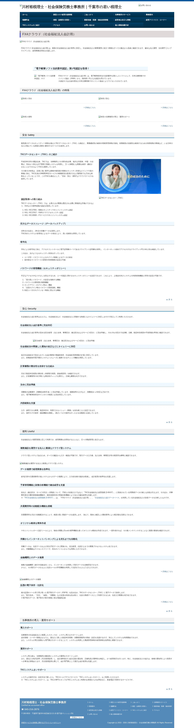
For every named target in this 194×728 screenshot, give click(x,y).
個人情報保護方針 (122, 25)
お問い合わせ (89, 25)
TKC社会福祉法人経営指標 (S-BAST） (39, 498)
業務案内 (149, 15)
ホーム (25, 15)
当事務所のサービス (123, 15)
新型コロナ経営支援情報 (62, 15)
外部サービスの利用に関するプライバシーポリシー (41, 723)
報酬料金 (25, 20)
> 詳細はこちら (90, 107)
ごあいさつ (88, 15)
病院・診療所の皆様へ (61, 20)
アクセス (56, 25)
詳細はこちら (77, 717)
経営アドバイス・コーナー (156, 20)
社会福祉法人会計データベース (107, 498)
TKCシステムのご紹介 (31, 25)
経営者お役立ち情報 (123, 20)
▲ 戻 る (169, 299)
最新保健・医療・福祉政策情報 (96, 20)
